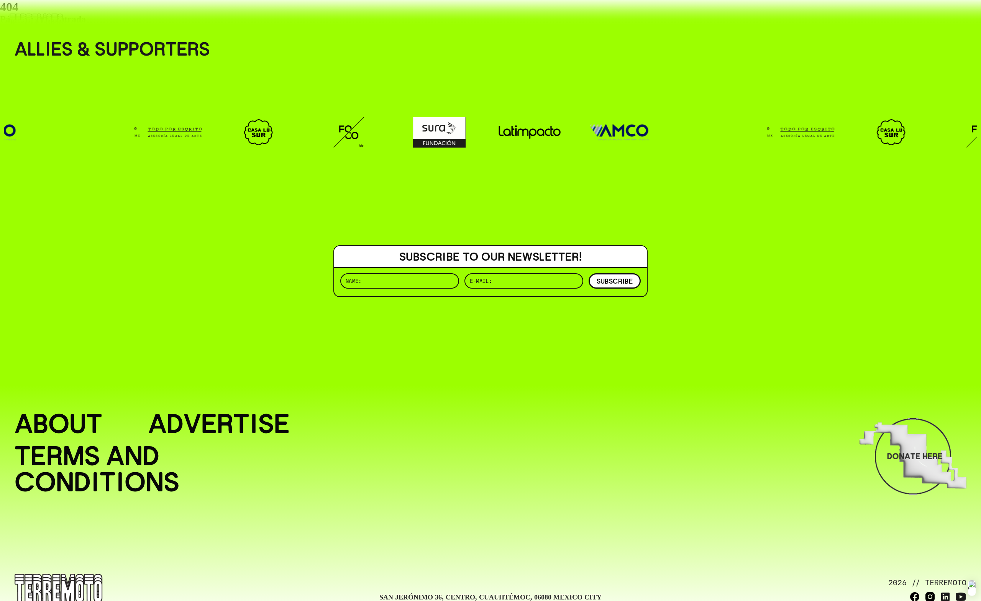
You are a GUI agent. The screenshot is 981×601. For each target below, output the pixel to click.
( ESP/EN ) (939, 17)
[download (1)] (972, 588)
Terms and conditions (97, 469)
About (58, 424)
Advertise (219, 424)
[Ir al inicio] (36, 21)
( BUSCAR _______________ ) (839, 17)
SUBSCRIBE (615, 281)
